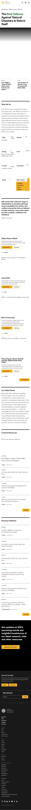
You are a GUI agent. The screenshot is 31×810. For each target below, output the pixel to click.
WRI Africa (3, 764)
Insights (3, 722)
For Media (3, 783)
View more (26, 510)
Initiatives (3, 720)
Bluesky (12, 801)
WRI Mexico (4, 775)
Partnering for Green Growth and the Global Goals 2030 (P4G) (12, 360)
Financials (3, 785)
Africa (2, 728)
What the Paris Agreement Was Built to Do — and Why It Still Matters (14, 487)
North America (4, 736)
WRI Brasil (3, 766)
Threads (9, 801)
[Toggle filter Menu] (25, 2)
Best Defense (15, 14)
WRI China (3, 768)
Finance (19, 189)
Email (5, 697)
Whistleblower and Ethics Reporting (9, 794)
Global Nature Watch (9, 238)
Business (19, 183)
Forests (4, 166)
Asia (2, 730)
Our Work (3, 724)
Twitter (14, 801)
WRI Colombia (4, 770)
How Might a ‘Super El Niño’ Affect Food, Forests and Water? (6, 85)
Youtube (17, 801)
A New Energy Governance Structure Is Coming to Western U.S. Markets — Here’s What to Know (13, 604)
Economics (20, 185)
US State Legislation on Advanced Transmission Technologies (11, 531)
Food (18, 151)
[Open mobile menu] (28, 2)
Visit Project (16, 247)
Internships (3, 789)
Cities (4, 137)
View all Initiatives (24, 379)
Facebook (2, 801)
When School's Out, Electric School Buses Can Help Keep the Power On (13, 500)
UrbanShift (5, 278)
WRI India (3, 771)
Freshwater (20, 166)
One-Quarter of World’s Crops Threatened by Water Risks (23, 85)
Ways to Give (13, 685)
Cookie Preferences (5, 796)
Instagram (4, 801)
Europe (2, 732)
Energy (4, 151)
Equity (19, 187)
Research (3, 717)
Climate (19, 137)
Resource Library (5, 782)
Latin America (4, 734)
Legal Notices (4, 792)
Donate (4, 685)
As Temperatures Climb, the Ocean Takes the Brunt (14, 473)
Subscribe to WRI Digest (10, 647)
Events (2, 780)
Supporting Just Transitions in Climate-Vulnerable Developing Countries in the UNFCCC (12, 574)
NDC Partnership (7, 317)
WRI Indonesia (4, 773)
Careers (3, 787)
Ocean (4, 180)
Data (2, 718)
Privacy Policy (4, 791)
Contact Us (3, 778)
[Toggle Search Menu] (22, 2)
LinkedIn (7, 801)
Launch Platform (7, 248)
